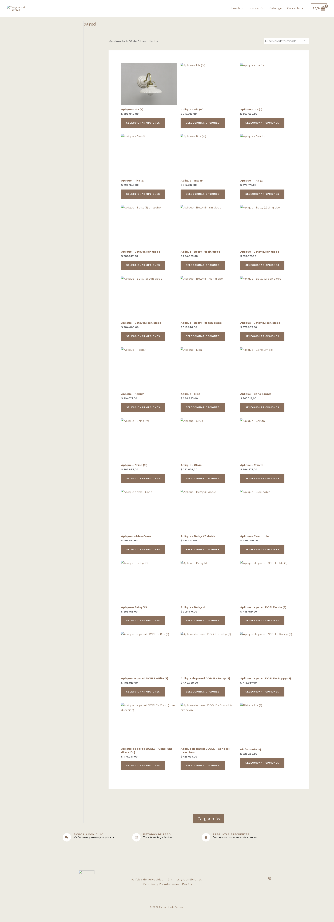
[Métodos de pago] (136, 837)
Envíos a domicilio (89, 834)
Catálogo (275, 8)
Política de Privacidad (147, 879)
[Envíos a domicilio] (67, 837)
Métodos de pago (157, 834)
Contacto (293, 8)
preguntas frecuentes (231, 834)
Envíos (187, 884)
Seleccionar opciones (143, 123)
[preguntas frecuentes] (206, 837)
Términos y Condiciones (184, 879)
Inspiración (256, 8)
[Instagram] (269, 878)
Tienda (235, 8)
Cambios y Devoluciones (161, 884)
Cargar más (209, 818)
